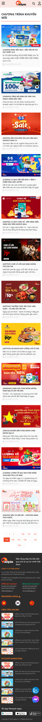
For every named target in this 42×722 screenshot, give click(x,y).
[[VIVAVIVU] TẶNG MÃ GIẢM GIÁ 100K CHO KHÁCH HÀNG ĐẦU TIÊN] (21, 82)
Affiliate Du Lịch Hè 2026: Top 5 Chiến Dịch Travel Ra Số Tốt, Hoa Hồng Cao (27, 641)
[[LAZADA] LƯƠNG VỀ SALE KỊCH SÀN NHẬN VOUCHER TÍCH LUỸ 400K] (21, 458)
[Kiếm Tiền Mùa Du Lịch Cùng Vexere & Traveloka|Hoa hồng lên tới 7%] (7, 624)
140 (22, 534)
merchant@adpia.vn (28, 591)
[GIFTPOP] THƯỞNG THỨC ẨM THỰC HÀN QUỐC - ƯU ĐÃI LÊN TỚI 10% (19, 307)
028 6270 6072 (31, 588)
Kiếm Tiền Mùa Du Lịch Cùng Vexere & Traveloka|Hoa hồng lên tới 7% (27, 623)
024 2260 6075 (32, 586)
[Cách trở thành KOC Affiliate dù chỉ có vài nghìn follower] (7, 651)
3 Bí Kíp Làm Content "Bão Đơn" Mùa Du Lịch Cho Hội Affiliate (27, 632)
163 (19, 545)
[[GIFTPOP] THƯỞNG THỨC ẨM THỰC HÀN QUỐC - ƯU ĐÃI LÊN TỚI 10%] (21, 292)
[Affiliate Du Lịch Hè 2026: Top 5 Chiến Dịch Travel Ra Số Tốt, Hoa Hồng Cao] (7, 642)
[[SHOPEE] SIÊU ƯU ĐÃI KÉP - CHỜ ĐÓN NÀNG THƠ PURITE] (21, 501)
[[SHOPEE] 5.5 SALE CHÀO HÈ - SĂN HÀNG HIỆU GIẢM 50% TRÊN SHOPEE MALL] (21, 207)
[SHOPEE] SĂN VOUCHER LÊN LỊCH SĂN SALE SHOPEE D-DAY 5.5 (20, 139)
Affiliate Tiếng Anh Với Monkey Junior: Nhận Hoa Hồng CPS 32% (27, 615)
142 (35, 534)
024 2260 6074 (11, 586)
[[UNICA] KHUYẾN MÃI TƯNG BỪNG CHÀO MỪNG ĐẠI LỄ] (21, 416)
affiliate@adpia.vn (7, 591)
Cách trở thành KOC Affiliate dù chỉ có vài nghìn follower (27, 650)
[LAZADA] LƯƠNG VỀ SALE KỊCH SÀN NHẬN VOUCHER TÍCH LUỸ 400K (20, 474)
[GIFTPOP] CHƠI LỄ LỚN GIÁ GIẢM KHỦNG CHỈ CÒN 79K (19, 265)
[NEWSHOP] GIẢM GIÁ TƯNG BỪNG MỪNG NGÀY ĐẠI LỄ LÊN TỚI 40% (20, 389)
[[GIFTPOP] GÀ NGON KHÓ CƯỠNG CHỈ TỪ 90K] (21, 334)
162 (35, 539)
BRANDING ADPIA (10, 596)
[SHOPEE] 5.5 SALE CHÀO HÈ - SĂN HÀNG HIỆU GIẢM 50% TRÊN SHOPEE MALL (21, 223)
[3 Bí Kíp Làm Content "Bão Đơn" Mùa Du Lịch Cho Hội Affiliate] (7, 633)
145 (18, 539)
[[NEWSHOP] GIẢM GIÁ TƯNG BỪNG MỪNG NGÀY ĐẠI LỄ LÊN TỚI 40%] (21, 374)
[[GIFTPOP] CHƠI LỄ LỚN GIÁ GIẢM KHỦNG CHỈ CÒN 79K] (21, 250)
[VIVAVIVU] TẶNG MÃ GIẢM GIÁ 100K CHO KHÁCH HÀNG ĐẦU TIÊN (19, 97)
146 (24, 539)
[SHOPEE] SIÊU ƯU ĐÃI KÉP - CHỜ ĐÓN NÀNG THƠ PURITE (20, 516)
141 (28, 534)
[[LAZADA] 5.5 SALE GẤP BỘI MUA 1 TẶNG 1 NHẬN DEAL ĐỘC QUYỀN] (21, 165)
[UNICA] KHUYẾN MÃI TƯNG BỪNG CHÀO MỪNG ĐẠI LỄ (19, 431)
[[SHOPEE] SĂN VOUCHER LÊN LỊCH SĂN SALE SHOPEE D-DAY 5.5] (21, 124)
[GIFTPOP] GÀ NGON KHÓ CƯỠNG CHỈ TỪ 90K (21, 348)
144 (12, 539)
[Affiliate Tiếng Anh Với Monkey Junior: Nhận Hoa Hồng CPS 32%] (7, 616)
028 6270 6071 (10, 588)
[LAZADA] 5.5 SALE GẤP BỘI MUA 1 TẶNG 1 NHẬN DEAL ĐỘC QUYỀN (19, 180)
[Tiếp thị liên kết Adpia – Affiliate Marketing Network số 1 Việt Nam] (21, 3)
